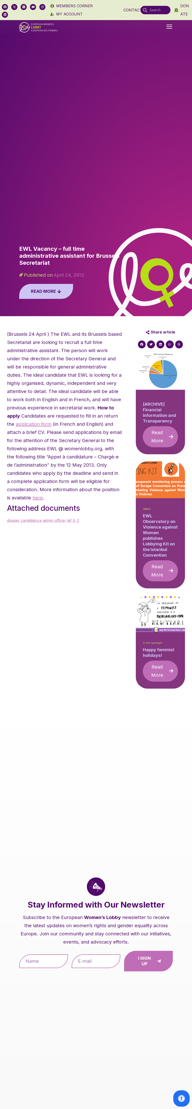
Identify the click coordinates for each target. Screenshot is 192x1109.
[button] (169, 27)
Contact (132, 10)
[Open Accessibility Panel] (181, 1098)
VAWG (147, 509)
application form (34, 424)
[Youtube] (33, 7)
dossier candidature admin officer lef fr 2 (43, 520)
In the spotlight (152, 642)
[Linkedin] (5, 15)
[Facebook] (5, 7)
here (38, 498)
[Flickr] (24, 7)
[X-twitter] (14, 7)
